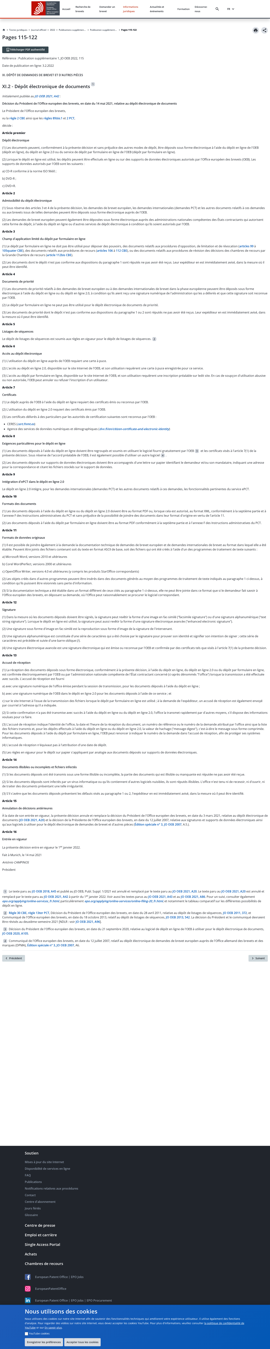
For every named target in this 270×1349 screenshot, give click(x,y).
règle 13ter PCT (38, 913)
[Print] (255, 30)
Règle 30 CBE (18, 913)
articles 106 (105, 251)
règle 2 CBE (17, 118)
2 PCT (70, 118)
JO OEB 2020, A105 (15, 933)
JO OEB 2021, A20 (32, 820)
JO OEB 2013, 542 (178, 917)
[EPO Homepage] (45, 9)
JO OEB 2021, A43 (160, 897)
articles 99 (246, 246)
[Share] (264, 30)
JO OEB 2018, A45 (44, 891)
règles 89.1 (53, 118)
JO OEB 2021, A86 (193, 897)
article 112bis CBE (59, 255)
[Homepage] (4, 30)
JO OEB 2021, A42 (56, 897)
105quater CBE (12, 251)
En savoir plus (53, 1327)
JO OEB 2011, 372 (235, 913)
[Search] (218, 9)
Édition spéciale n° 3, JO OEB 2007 (158, 824)
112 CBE (121, 251)
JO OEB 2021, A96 (88, 922)
